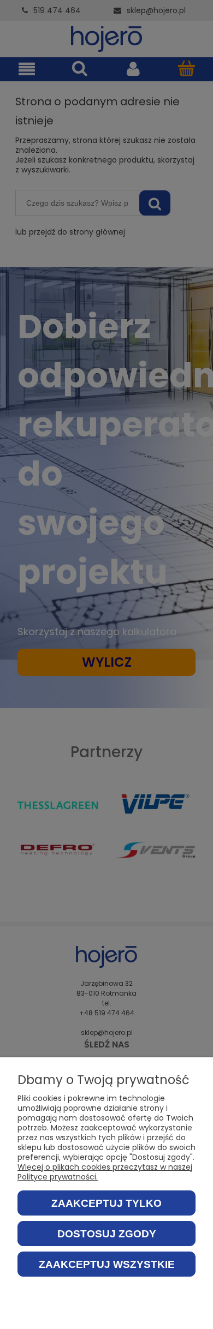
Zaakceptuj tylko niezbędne (106, 1207)
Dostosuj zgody (106, 1234)
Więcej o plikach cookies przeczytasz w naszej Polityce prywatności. (104, 1172)
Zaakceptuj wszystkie (107, 1264)
